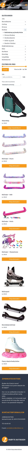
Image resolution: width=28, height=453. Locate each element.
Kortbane (5, 51)
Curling (4, 24)
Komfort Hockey (10, 43)
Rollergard (5, 291)
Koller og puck (9, 40)
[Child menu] (25, 21)
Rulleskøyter (6, 60)
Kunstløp (5, 54)
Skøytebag (5, 121)
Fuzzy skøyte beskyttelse (10, 361)
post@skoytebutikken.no (15, 428)
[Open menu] (26, 5)
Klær (3, 49)
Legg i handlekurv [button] (14, 128)
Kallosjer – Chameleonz (10, 252)
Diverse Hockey (10, 35)
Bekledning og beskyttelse (14, 32)
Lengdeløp (5, 57)
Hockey (4, 30)
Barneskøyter (6, 21)
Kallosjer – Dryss (7, 159)
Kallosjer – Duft (7, 194)
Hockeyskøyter (10, 38)
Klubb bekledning (7, 46)
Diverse (4, 27)
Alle (3, 19)
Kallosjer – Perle (7, 221)
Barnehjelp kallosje (8, 325)
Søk (3, 74)
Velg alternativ (14, 166)
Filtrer (5, 69)
